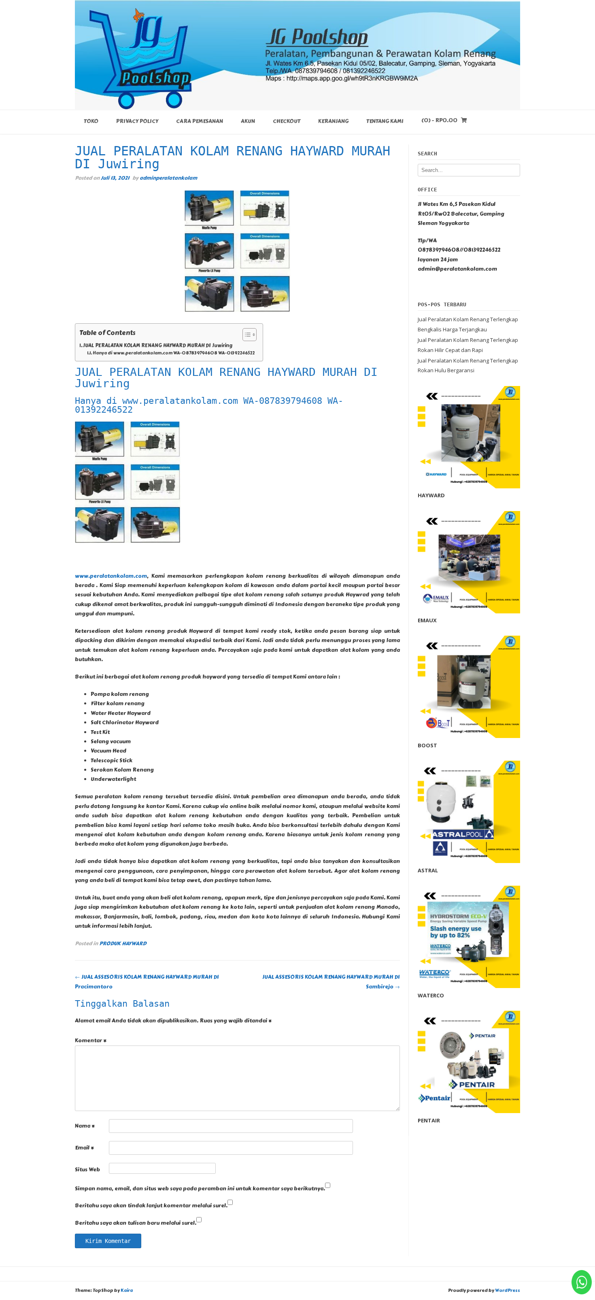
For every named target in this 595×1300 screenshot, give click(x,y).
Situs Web (87, 1170)
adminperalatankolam (168, 178)
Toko (91, 121)
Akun (248, 121)
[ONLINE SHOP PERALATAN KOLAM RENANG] (297, 54)
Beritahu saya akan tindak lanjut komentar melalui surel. (151, 1206)
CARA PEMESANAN (199, 121)
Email (84, 1148)
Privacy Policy (137, 121)
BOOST (427, 745)
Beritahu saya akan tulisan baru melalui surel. (135, 1223)
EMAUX (427, 620)
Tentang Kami (385, 121)
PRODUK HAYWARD (122, 943)
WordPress (507, 1290)
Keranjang (333, 121)
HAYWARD (431, 495)
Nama (85, 1126)
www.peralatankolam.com (111, 576)
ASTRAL (428, 870)
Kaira (127, 1290)
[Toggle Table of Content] (245, 334)
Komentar (90, 1041)
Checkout (286, 121)
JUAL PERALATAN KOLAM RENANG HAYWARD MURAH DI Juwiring (158, 345)
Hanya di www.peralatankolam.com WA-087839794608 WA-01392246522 (174, 353)
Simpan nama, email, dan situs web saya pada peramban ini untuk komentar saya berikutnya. (200, 1189)
